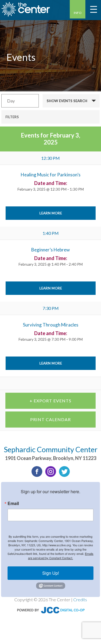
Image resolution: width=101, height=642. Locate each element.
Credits (80, 599)
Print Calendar (50, 419)
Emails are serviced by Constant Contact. (60, 555)
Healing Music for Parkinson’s (51, 174)
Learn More (50, 213)
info (78, 13)
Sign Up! (50, 573)
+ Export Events (50, 400)
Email (13, 503)
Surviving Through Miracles (50, 325)
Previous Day (22, 383)
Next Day (83, 383)
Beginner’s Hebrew (50, 250)
